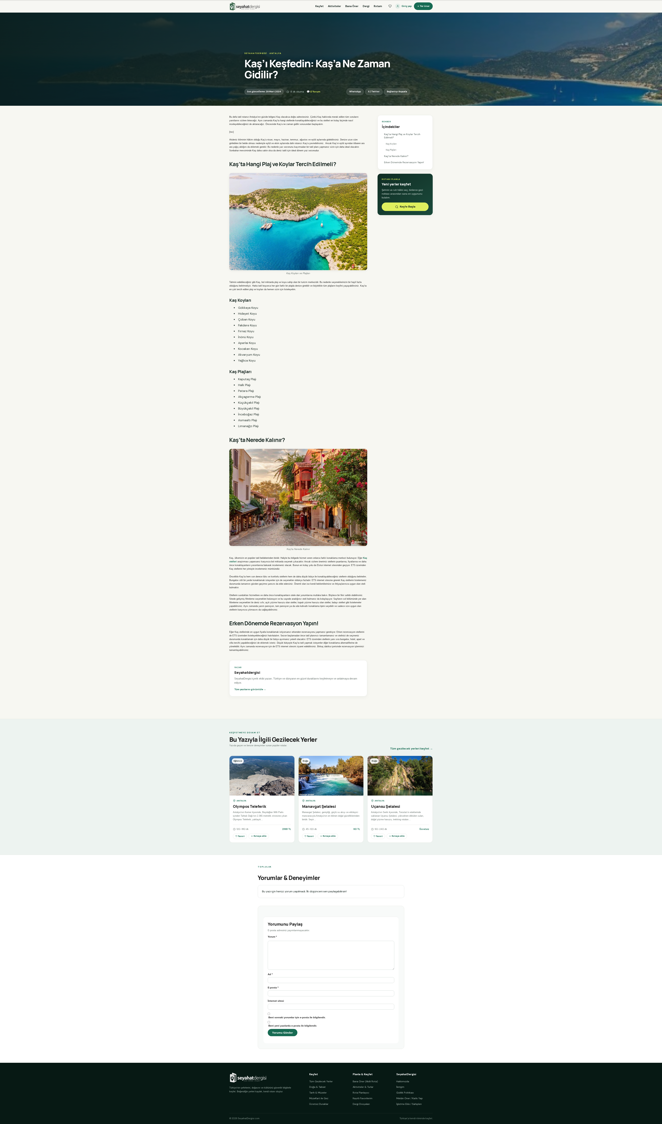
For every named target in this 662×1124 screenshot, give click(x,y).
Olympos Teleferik (249, 806)
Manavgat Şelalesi (319, 806)
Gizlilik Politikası (405, 1092)
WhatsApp (355, 91)
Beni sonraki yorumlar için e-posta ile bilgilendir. (296, 1017)
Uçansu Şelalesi (385, 806)
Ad (270, 974)
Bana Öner (351, 6)
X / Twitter (374, 91)
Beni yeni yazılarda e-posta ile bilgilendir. (292, 1025)
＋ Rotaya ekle (259, 836)
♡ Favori (240, 836)
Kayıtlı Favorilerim (362, 1098)
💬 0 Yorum (313, 91)
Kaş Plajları (391, 150)
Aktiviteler (334, 6)
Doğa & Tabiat (317, 1086)
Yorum (272, 936)
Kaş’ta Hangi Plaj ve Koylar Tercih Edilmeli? (402, 136)
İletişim (400, 1086)
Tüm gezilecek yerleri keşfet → (411, 748)
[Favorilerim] (390, 6)
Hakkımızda (402, 1081)
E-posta (273, 987)
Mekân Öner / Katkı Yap (409, 1098)
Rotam (378, 6)
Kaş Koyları (391, 143)
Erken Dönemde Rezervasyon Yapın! (404, 162)
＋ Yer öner (423, 6)
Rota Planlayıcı (361, 1092)
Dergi (366, 6)
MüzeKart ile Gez (318, 1098)
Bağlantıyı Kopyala (397, 91)
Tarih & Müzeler (318, 1092)
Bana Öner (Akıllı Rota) (365, 1081)
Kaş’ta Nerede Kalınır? (396, 156)
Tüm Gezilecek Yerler (321, 1081)
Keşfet (319, 6)
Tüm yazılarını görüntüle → (250, 689)
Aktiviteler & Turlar (363, 1086)
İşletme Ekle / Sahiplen (409, 1104)
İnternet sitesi (276, 1000)
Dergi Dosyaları (361, 1104)
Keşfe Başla (407, 206)
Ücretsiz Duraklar (318, 1104)
